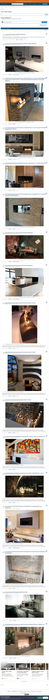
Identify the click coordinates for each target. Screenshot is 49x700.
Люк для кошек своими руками (7, 672)
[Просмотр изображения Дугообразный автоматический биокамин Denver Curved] (24, 324)
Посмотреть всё (24, 681)
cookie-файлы (7, 697)
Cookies (25, 691)
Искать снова (44, 22)
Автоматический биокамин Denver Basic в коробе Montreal (21, 43)
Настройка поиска (44, 24)
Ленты (47, 6)
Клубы (13, 6)
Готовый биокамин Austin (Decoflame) (15, 34)
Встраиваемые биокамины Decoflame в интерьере (26, 72)
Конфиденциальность (15, 691)
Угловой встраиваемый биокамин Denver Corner (18, 399)
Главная (2, 6)
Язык (9, 691)
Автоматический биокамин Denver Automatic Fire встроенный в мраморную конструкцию (25, 552)
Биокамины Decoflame (26, 618)
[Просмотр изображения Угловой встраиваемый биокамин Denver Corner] (24, 415)
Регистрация (45, 4)
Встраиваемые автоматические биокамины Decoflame (14, 344)
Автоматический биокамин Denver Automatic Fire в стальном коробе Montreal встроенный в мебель (25, 128)
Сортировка (45, 30)
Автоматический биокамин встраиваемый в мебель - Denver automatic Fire (25, 436)
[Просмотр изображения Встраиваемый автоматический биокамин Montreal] (24, 247)
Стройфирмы (24, 6)
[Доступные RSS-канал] (47, 685)
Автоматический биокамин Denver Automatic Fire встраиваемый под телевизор (23, 506)
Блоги (9, 6)
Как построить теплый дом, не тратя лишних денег (23, 672)
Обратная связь (34, 4)
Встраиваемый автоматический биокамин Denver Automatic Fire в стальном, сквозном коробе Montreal (25, 194)
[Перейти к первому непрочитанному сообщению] (5, 34)
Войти (40, 4)
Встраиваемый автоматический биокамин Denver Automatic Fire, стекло (24, 473)
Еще (28, 6)
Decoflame (17, 35)
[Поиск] (22, 4)
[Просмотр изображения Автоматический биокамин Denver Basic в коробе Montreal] (24, 59)
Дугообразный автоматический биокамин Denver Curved (20, 303)
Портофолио (18, 44)
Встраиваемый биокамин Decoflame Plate (16, 592)
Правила (30, 4)
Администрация (39, 691)
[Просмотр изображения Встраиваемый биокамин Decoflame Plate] (24, 606)
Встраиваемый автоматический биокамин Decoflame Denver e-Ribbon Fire (25, 624)
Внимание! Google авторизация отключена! (23, 1)
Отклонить (45, 697)
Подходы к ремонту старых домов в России (38, 672)
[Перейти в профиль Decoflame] (3, 35)
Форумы (6, 6)
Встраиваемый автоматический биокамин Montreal (19, 232)
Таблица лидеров (33, 691)
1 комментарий (12, 39)
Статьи (16, 6)
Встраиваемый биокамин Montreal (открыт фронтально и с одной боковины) (26, 163)
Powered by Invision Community (24, 693)
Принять (40, 697)
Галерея (19, 6)
